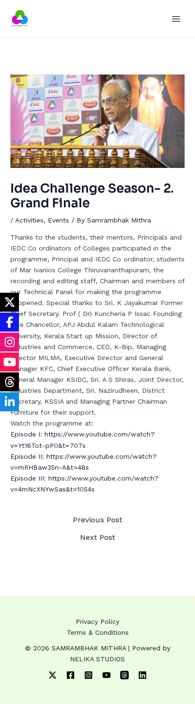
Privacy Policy (97, 621)
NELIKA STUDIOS (97, 659)
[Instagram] (88, 675)
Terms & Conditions (98, 632)
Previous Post (97, 520)
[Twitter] (52, 675)
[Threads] (124, 675)
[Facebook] (70, 675)
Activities (29, 220)
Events (58, 220)
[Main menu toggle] (176, 18)
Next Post (97, 537)
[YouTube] (106, 675)
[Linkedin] (142, 675)
